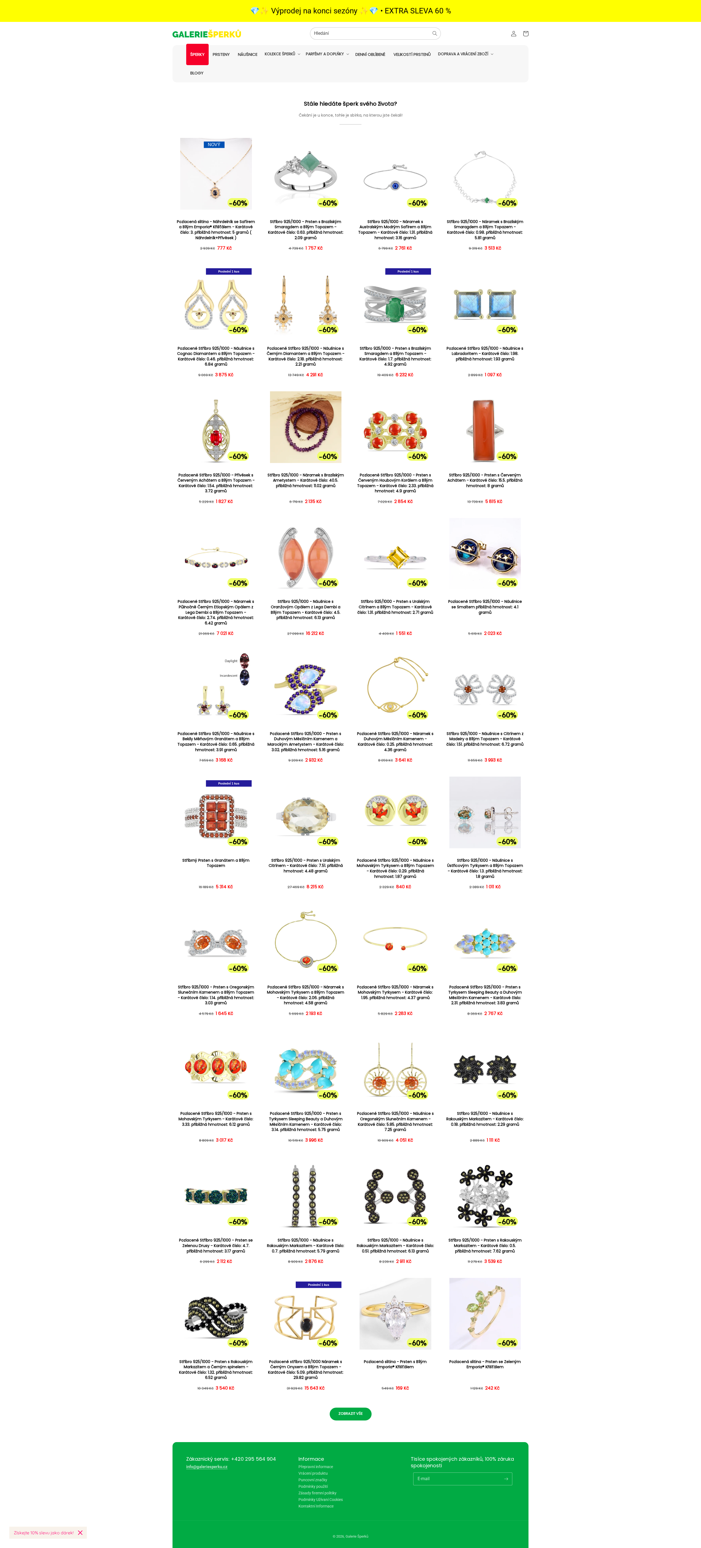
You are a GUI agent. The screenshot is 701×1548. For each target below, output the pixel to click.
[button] (282, 54)
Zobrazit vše (350, 1413)
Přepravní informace (315, 1467)
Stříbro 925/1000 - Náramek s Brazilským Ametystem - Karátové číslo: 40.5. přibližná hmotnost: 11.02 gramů (306, 480)
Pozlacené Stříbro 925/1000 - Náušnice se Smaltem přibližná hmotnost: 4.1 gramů (485, 607)
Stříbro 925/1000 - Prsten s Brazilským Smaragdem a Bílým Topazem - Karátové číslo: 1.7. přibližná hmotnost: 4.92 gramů (395, 356)
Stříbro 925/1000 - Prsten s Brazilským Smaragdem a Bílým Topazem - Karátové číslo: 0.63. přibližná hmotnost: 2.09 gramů (305, 230)
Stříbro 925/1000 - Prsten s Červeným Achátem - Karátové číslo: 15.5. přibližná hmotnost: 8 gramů (484, 480)
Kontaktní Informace (316, 1506)
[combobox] (375, 33)
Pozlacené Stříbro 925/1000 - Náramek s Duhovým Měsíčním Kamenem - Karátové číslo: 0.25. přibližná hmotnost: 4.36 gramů (395, 742)
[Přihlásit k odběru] (506, 1479)
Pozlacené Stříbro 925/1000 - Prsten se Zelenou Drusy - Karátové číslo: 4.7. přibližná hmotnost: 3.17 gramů (216, 1246)
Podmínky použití (313, 1486)
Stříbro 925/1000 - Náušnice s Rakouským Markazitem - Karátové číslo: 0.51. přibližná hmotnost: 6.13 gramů (395, 1246)
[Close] (80, 1532)
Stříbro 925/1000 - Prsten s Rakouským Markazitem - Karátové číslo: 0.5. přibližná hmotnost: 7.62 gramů (485, 1246)
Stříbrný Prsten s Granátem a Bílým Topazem (215, 863)
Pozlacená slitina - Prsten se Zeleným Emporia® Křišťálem (485, 1364)
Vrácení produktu (313, 1473)
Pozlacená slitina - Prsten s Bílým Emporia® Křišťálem (395, 1364)
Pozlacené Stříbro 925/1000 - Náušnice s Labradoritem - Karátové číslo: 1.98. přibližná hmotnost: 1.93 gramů (485, 354)
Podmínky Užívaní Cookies (320, 1499)
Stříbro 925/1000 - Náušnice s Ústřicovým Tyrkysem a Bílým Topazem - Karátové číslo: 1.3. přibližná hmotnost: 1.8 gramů (485, 868)
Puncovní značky (312, 1480)
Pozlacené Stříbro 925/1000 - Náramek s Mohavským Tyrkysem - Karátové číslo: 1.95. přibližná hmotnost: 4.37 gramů (395, 992)
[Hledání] (435, 33)
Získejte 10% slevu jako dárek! (44, 1532)
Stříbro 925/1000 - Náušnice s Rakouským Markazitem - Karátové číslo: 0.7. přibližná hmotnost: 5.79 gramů (305, 1246)
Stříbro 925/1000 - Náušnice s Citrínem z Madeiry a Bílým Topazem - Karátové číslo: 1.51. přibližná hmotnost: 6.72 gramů (485, 739)
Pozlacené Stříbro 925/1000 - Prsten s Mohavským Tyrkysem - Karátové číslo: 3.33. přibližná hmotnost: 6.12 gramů (216, 1119)
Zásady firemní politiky (317, 1493)
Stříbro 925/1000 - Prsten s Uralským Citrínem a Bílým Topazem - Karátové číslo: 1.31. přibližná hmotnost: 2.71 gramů (395, 607)
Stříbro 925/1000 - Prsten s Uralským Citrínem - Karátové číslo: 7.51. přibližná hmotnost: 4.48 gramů (306, 866)
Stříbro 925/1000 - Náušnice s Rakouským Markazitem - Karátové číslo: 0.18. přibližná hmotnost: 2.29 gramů (485, 1119)
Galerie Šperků (357, 1536)
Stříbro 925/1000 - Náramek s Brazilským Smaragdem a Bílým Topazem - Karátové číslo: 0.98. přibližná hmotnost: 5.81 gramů (485, 230)
